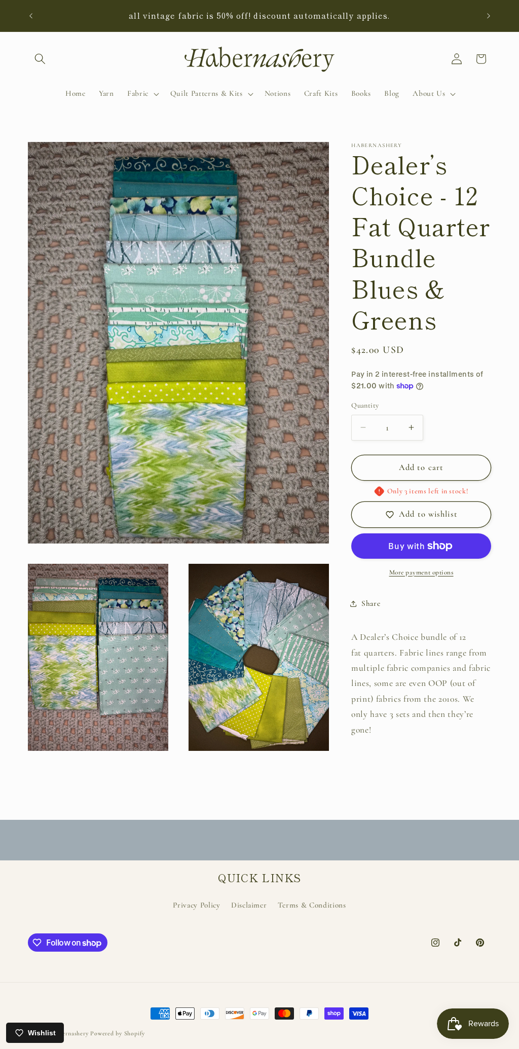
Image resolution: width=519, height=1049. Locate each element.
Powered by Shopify (117, 1033)
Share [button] (370, 603)
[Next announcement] (488, 15)
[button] (40, 59)
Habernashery (69, 1033)
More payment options (421, 572)
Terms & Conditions (312, 905)
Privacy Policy (196, 905)
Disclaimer (249, 905)
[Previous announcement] (31, 15)
